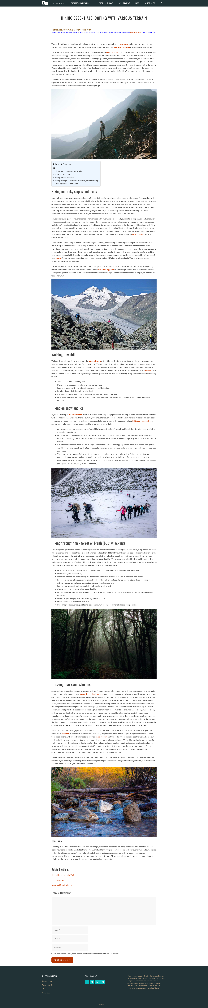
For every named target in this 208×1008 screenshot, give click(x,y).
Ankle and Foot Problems (61, 885)
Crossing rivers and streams (66, 183)
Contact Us (46, 993)
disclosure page (135, 32)
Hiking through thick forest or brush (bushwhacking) (76, 180)
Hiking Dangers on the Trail (62, 875)
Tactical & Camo (106, 3)
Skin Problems (57, 880)
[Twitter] (92, 982)
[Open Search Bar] (162, 3)
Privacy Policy (47, 981)
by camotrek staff (83, 30)
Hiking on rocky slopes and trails (68, 171)
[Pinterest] (102, 982)
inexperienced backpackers (91, 694)
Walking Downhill (62, 174)
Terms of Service (47, 985)
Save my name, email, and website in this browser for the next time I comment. (86, 953)
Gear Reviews (124, 3)
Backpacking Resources (81, 3)
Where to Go (150, 3)
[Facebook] (87, 982)
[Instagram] (97, 982)
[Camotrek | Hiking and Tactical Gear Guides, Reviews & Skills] (53, 3)
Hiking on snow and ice (64, 177)
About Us (45, 989)
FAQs (137, 3)
